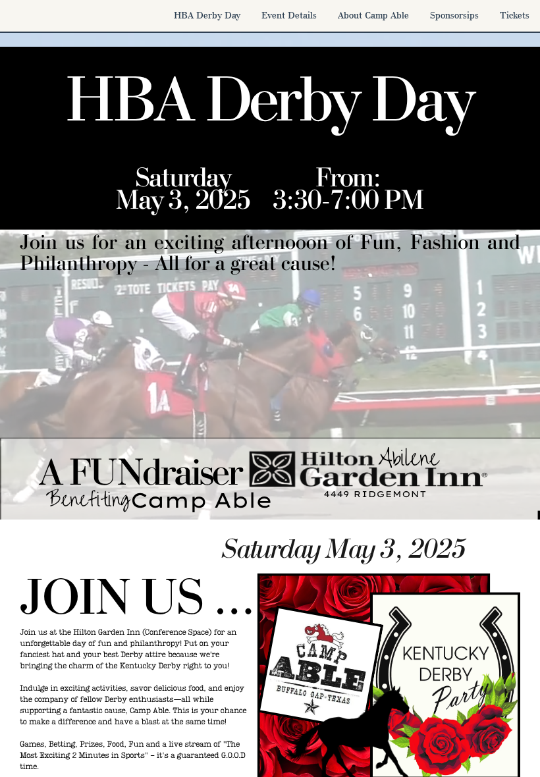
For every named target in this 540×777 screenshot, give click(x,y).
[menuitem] (207, 15)
